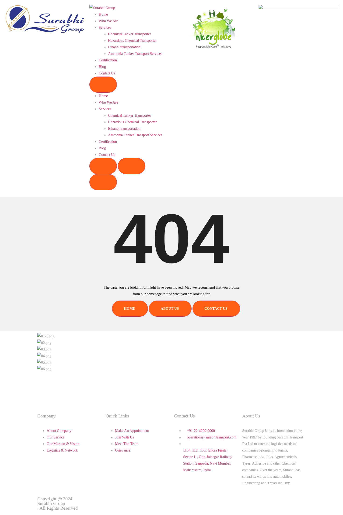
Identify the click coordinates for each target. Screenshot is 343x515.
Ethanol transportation (124, 47)
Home (103, 14)
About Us (170, 308)
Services (105, 27)
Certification (108, 60)
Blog (102, 67)
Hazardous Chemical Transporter (132, 40)
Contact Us (107, 73)
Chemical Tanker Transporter (129, 34)
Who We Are (108, 21)
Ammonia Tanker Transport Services (135, 54)
